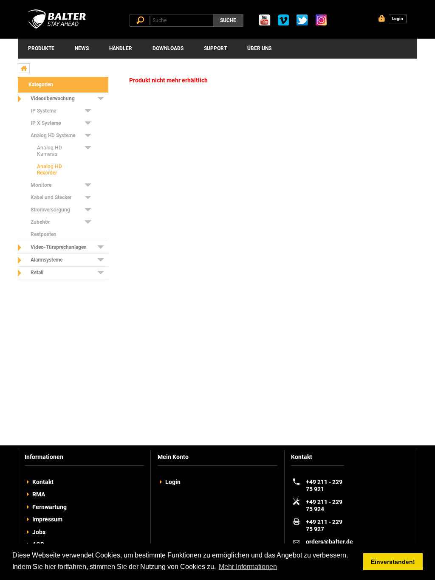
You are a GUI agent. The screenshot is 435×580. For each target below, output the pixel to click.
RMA (38, 494)
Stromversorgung (50, 210)
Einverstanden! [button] (393, 561)
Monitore (41, 185)
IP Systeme (43, 111)
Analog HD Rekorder (49, 169)
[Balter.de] (58, 29)
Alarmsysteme (46, 260)
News (82, 48)
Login (173, 482)
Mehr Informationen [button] (248, 566)
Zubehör (40, 222)
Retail (37, 273)
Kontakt (43, 482)
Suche (228, 20)
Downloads (168, 48)
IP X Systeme (46, 123)
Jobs (38, 532)
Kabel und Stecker (51, 197)
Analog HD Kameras (49, 151)
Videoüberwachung (53, 98)
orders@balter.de (329, 541)
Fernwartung (49, 507)
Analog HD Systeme (53, 135)
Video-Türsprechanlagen (59, 247)
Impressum (47, 519)
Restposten (43, 234)
